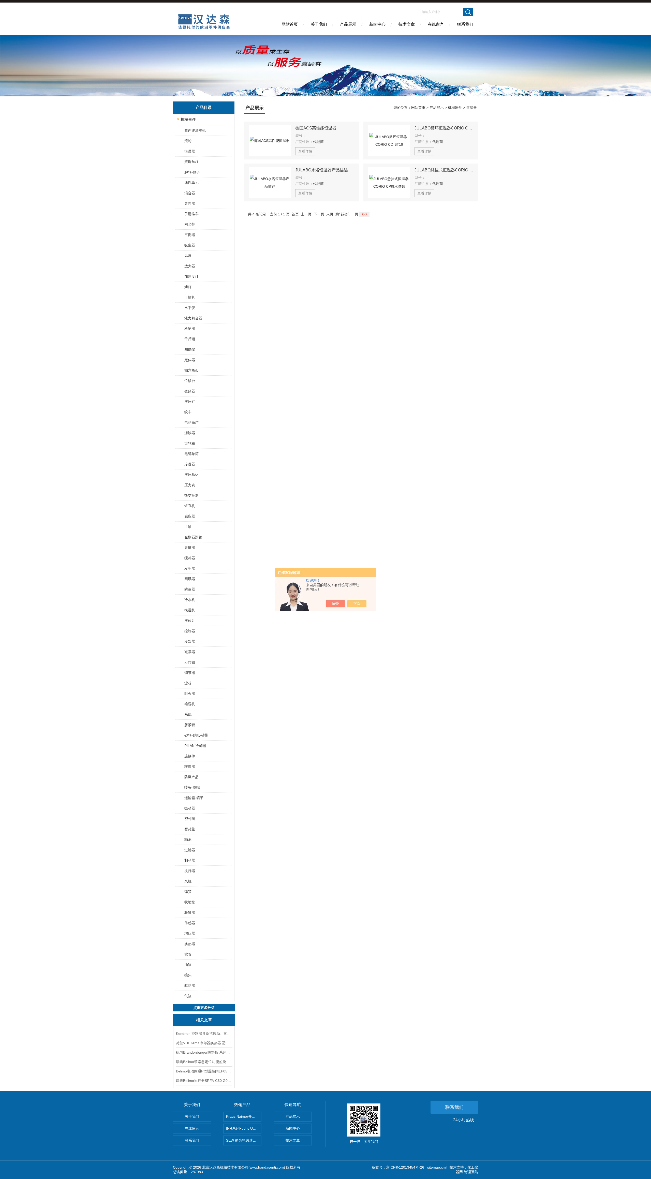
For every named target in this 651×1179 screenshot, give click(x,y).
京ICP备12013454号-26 (405, 1167)
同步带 (189, 224)
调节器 (189, 673)
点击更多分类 (204, 1008)
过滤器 (189, 850)
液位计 (189, 620)
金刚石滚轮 (193, 537)
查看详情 (305, 151)
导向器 (189, 203)
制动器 (189, 860)
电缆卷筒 (191, 454)
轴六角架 (191, 370)
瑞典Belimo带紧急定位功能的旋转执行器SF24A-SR (204, 1062)
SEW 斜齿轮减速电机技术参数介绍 (243, 1140)
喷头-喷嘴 (192, 787)
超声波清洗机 (195, 130)
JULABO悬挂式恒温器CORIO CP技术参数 (444, 170)
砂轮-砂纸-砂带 (196, 735)
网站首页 (290, 24)
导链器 (189, 548)
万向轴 (189, 662)
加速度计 (191, 276)
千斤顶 (189, 339)
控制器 (189, 631)
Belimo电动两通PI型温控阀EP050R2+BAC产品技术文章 (204, 1071)
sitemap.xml (437, 1167)
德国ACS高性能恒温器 (315, 128)
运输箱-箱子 (193, 798)
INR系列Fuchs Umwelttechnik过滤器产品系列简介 (243, 1128)
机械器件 (188, 119)
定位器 (189, 360)
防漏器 (189, 589)
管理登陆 (471, 1172)
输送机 (189, 704)
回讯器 (189, 579)
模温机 (189, 610)
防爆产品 (191, 777)
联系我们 (465, 24)
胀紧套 (189, 725)
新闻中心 (377, 24)
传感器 (189, 923)
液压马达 (191, 475)
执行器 (189, 871)
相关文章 (204, 1020)
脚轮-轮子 (192, 172)
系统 (187, 714)
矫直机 (189, 506)
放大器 (189, 266)
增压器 (189, 933)
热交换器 (191, 495)
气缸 (187, 996)
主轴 (187, 527)
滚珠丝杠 (191, 162)
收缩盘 (189, 902)
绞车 (187, 412)
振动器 (189, 808)
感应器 (189, 516)
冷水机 (189, 600)
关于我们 (319, 24)
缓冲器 (189, 558)
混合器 (189, 193)
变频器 (189, 391)
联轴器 (189, 912)
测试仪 (189, 349)
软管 (187, 954)
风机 (187, 881)
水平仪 (189, 308)
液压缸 (189, 402)
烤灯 (187, 287)
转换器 (189, 766)
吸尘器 (189, 245)
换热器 (189, 944)
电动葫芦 (191, 422)
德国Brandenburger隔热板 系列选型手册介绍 (204, 1052)
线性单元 (191, 183)
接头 (187, 975)
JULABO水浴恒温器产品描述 (321, 170)
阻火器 (189, 693)
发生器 (189, 568)
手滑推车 (191, 214)
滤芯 (187, 683)
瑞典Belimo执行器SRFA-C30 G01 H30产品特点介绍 (204, 1081)
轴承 (187, 839)
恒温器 (189, 151)
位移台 (189, 381)
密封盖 (189, 829)
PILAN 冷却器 (195, 746)
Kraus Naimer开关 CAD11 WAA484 (243, 1116)
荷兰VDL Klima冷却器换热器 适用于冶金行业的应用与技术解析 (204, 1043)
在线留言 (436, 24)
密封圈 (189, 819)
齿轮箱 (189, 443)
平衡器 (189, 235)
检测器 (189, 329)
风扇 (187, 256)
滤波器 (189, 433)
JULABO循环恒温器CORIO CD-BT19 (444, 128)
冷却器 (189, 641)
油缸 (187, 965)
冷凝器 (189, 464)
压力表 (189, 485)
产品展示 (348, 24)
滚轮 (187, 141)
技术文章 (406, 24)
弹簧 (187, 892)
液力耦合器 (193, 318)
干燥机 (189, 297)
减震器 (189, 652)
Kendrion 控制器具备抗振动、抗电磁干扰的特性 (204, 1033)
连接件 (189, 756)
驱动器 (189, 985)
